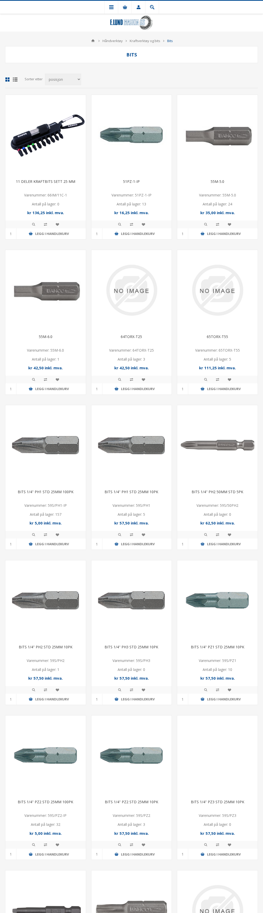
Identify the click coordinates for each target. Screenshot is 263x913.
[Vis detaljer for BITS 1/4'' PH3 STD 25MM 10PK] (131, 600)
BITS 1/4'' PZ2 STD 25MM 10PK (131, 801)
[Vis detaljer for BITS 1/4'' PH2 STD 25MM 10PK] (45, 600)
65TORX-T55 (217, 336)
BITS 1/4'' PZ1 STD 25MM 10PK (217, 646)
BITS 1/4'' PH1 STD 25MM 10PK (131, 491)
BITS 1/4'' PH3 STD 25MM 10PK (131, 646)
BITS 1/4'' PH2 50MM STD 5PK (217, 491)
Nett (7, 79)
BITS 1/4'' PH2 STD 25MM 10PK (45, 646)
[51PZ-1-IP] (131, 135)
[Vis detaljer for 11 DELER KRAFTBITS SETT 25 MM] (45, 135)
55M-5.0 (217, 181)
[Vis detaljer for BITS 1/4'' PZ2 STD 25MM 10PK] (131, 756)
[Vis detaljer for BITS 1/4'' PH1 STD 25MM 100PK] (45, 445)
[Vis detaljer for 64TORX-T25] (131, 290)
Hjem (93, 41)
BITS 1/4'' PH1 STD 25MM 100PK (45, 491)
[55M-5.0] (217, 135)
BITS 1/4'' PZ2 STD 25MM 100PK (45, 801)
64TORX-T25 (131, 336)
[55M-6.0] (45, 290)
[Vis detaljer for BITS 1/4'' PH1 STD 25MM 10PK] (131, 445)
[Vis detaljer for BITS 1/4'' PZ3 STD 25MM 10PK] (217, 756)
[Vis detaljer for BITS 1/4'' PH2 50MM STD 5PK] (217, 445)
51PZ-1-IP (131, 181)
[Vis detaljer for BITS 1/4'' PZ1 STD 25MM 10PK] (217, 600)
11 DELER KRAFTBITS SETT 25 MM (45, 181)
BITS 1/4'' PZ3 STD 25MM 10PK (217, 801)
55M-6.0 (45, 336)
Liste (15, 79)
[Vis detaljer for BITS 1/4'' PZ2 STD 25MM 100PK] (45, 756)
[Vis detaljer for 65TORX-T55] (217, 290)
